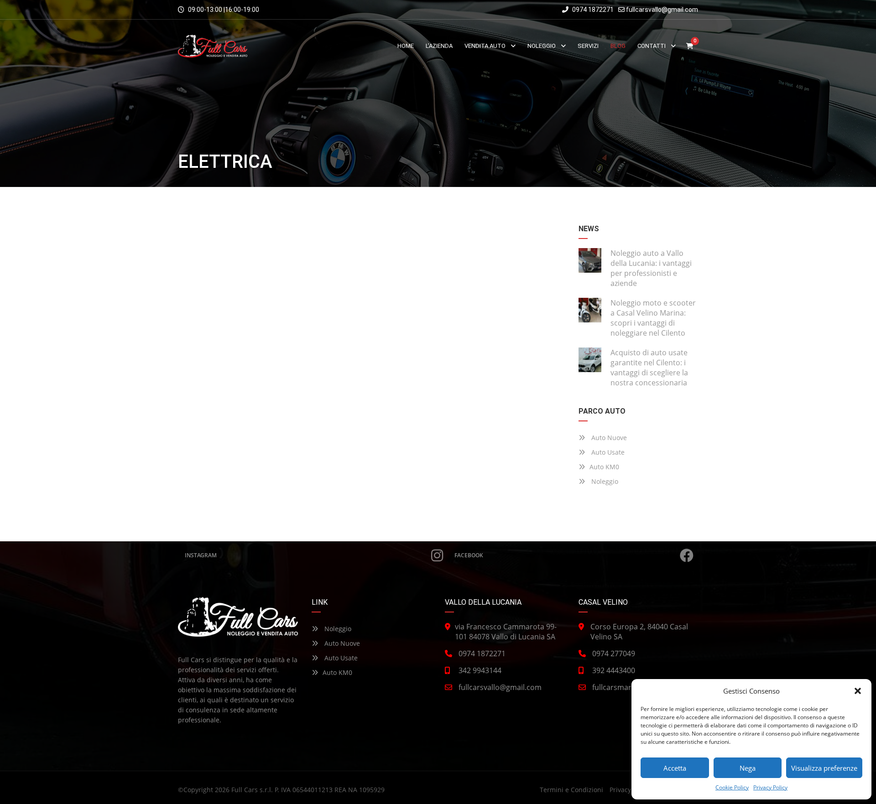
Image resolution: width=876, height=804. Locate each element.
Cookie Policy (732, 787)
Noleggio (603, 481)
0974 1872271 (592, 9)
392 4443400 (613, 670)
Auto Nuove (608, 437)
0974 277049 (613, 653)
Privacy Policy (770, 787)
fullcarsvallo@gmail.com (662, 9)
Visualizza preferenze (824, 768)
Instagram (201, 555)
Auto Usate (607, 452)
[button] (857, 690)
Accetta (674, 768)
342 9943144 (480, 670)
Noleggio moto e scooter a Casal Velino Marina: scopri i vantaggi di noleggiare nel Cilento (653, 318)
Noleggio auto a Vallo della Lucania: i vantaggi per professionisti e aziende (651, 268)
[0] (690, 46)
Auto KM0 (604, 466)
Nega (748, 768)
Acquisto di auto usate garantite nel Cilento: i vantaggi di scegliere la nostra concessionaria (649, 368)
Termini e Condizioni (571, 789)
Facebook (468, 555)
